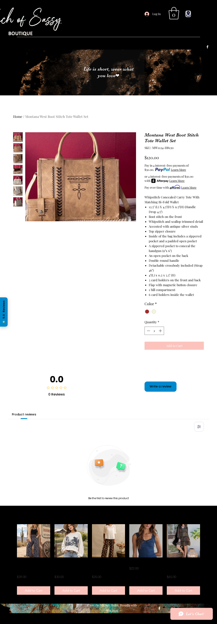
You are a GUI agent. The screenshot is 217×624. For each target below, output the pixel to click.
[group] (108, 559)
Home (17, 116)
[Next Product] (206, 540)
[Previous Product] (11, 540)
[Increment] (161, 331)
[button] (174, 13)
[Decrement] (148, 331)
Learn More (178, 170)
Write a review (160, 386)
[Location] (188, 14)
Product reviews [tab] (24, 414)
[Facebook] (207, 47)
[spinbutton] (154, 331)
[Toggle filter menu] (199, 427)
